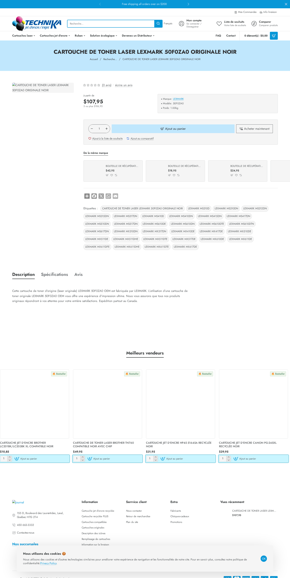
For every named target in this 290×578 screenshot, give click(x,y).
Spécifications (54, 274)
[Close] (286, 4)
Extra (174, 502)
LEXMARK (178, 99)
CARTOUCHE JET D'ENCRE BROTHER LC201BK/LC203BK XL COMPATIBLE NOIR (26, 444)
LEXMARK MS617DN (97, 231)
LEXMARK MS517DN (126, 224)
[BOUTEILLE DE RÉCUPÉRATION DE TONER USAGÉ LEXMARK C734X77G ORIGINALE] (219, 171)
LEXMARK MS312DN (255, 208)
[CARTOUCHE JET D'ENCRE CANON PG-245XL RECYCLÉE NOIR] (253, 404)
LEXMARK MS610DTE (212, 224)
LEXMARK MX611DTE (157, 247)
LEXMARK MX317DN (154, 231)
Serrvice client (136, 502)
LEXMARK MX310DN (126, 231)
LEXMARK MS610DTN (241, 224)
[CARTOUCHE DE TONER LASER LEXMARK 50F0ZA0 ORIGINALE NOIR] (224, 513)
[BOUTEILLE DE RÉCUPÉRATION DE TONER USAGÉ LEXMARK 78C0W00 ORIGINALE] (94, 171)
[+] (106, 129)
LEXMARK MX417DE (211, 231)
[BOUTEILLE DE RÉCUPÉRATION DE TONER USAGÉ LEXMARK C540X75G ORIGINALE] (156, 171)
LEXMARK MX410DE (183, 231)
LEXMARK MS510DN (97, 224)
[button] (173, 128)
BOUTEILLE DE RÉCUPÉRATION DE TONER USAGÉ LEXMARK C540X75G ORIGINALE (185, 166)
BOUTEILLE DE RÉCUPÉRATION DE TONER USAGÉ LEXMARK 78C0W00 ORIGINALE (123, 166)
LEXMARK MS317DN (125, 216)
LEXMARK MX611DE (240, 239)
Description (23, 274)
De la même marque (95, 153)
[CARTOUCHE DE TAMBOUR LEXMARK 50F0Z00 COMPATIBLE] (281, 171)
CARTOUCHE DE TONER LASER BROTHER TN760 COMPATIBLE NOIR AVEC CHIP (103, 444)
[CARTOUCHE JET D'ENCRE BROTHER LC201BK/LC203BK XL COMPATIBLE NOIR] (34, 404)
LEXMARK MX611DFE (97, 247)
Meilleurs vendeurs (145, 353)
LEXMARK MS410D (153, 216)
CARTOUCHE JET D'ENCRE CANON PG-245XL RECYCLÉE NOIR (248, 444)
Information (90, 502)
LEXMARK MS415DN (210, 216)
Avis (78, 274)
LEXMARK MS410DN (181, 216)
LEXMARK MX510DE (239, 231)
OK (264, 559)
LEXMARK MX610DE (212, 239)
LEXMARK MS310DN (226, 208)
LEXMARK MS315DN (97, 216)
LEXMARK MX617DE (185, 247)
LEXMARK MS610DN (183, 224)
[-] (92, 129)
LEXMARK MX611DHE (127, 247)
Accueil (94, 59)
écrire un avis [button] (123, 85)
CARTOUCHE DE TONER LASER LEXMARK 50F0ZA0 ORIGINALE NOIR (142, 208)
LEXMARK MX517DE (184, 239)
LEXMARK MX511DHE (125, 239)
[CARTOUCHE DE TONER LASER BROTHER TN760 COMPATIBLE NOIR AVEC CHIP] (107, 404)
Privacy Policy (48, 563)
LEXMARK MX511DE (96, 239)
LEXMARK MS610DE (154, 224)
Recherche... (110, 59)
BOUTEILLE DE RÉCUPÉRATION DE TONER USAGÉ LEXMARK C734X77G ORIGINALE (247, 166)
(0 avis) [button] (106, 85)
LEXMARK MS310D (199, 208)
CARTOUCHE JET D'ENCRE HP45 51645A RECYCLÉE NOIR (178, 444)
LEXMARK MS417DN (238, 216)
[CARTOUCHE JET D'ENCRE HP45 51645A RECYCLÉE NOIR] (180, 404)
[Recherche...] (158, 23)
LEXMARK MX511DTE (155, 239)
